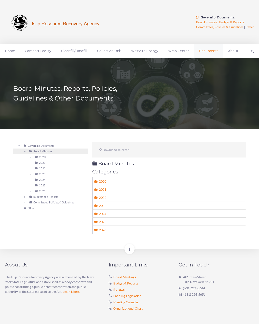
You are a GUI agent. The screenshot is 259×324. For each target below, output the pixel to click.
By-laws (119, 289)
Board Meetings (124, 277)
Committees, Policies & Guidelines (220, 27)
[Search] (252, 51)
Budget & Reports (231, 22)
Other (250, 27)
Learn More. (71, 291)
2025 (102, 222)
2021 (102, 189)
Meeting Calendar (125, 302)
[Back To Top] (129, 249)
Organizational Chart (128, 308)
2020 (102, 181)
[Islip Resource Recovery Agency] (55, 22)
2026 (102, 230)
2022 (102, 197)
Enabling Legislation (127, 296)
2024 (102, 214)
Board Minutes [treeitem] (42, 151)
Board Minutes (207, 22)
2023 (102, 205)
